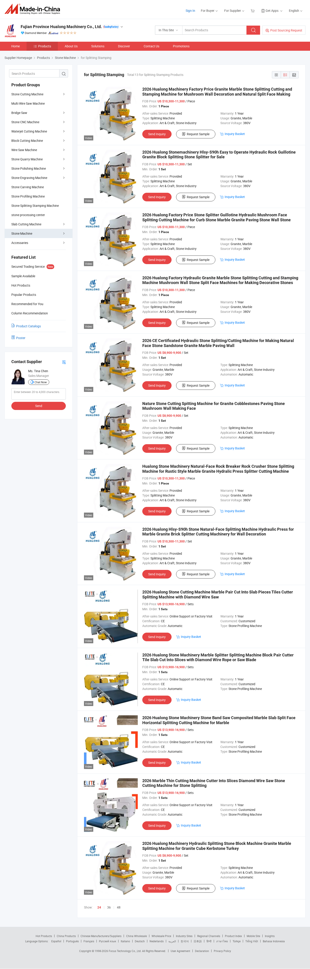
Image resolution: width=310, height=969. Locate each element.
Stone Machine (21, 233)
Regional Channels (208, 936)
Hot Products (44, 936)
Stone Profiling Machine (28, 196)
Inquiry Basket (235, 134)
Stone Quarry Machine (27, 159)
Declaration (202, 951)
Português (72, 941)
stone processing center (28, 215)
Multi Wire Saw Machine (28, 103)
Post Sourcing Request (286, 30)
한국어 (185, 941)
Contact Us (151, 46)
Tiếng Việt (251, 941)
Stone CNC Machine (25, 122)
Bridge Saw (19, 113)
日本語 (198, 941)
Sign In (190, 10)
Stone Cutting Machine (27, 94)
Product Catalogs (28, 326)
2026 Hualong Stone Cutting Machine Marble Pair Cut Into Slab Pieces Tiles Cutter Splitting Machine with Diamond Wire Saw (217, 594)
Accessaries (19, 243)
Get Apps (272, 10)
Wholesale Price (161, 936)
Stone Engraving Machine (29, 178)
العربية (172, 941)
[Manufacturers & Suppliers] (34, 9)
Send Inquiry (157, 134)
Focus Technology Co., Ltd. (125, 951)
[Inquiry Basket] (253, 10)
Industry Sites (184, 936)
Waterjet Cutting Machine (29, 131)
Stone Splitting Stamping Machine (35, 205)
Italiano (125, 941)
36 (109, 907)
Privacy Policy (222, 951)
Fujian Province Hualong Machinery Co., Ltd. (61, 26)
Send (38, 406)
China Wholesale (136, 936)
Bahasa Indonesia (274, 941)
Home (15, 46)
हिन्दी (209, 941)
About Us (71, 46)
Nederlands (157, 941)
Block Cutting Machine (27, 140)
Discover (124, 46)
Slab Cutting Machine (26, 224)
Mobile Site (253, 936)
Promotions (181, 46)
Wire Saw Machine (24, 150)
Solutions (97, 46)
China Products (66, 936)
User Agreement (180, 951)
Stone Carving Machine (27, 187)
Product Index (233, 936)
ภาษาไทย (222, 941)
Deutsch (140, 941)
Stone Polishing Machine (28, 168)
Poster (20, 338)
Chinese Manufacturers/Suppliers (101, 936)
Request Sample (198, 134)
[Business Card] (64, 362)
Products (44, 46)
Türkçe (237, 941)
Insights (270, 936)
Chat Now (40, 382)
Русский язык (107, 941)
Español (56, 941)
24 (99, 907)
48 (119, 907)
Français (89, 941)
